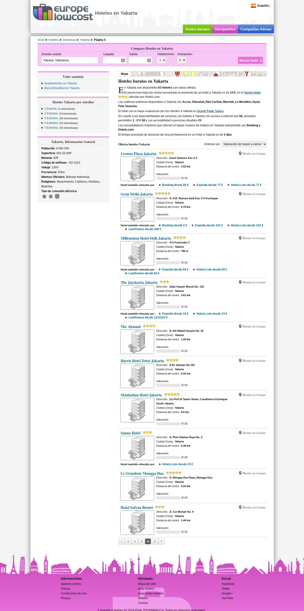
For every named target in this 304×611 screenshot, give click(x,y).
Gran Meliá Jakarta (137, 194)
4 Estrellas (51, 123)
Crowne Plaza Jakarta (138, 153)
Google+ (227, 593)
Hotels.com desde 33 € (211, 313)
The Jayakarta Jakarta (139, 282)
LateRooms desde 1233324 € (148, 317)
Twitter (226, 588)
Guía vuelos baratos (151, 593)
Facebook (228, 584)
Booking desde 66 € (175, 185)
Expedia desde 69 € (175, 269)
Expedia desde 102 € (209, 225)
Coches (143, 603)
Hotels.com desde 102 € (247, 225)
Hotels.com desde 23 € (177, 464)
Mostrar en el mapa (254, 154)
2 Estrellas (51, 113)
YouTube (227, 598)
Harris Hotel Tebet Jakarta (142, 360)
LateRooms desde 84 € (144, 273)
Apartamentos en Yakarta (60, 83)
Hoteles (143, 598)
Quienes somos (71, 584)
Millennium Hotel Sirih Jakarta (146, 238)
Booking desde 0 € (174, 225)
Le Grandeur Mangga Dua (142, 473)
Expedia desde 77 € (210, 185)
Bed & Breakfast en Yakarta (62, 88)
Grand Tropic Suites (210, 111)
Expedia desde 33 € (175, 313)
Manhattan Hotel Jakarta (141, 395)
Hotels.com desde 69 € (211, 269)
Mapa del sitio (147, 584)
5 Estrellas (51, 127)
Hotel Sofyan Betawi (137, 507)
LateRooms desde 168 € (144, 229)
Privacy (65, 598)
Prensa (65, 588)
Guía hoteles (146, 588)
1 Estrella (50, 108)
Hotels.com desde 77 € (246, 185)
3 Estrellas (51, 118)
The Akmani (131, 326)
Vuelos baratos (197, 29)
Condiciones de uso (74, 593)
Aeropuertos (225, 29)
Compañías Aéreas (255, 29)
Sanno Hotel (252, 92)
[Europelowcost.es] (63, 19)
